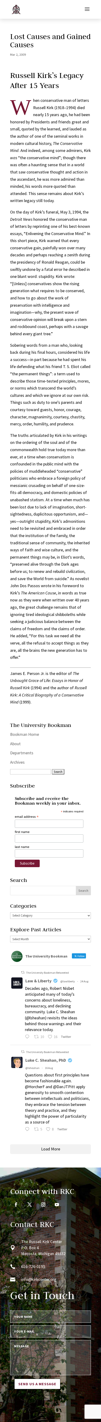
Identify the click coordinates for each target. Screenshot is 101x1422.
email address (27, 816)
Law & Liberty (38, 981)
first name (22, 832)
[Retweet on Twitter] (22, 972)
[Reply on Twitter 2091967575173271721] (28, 1037)
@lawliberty (67, 981)
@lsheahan (32, 1068)
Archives (17, 762)
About (15, 743)
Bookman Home (24, 734)
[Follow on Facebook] (16, 1204)
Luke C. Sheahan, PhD (45, 1060)
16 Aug (49, 1068)
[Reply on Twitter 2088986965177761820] (28, 1130)
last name (22, 847)
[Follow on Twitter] (29, 1204)
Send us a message (37, 1383)
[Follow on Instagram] (43, 1204)
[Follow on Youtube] (57, 1204)
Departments (21, 752)
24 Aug (84, 981)
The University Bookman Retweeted (47, 972)
